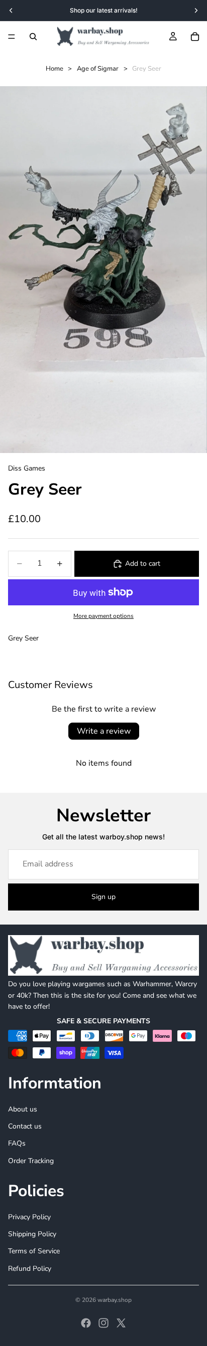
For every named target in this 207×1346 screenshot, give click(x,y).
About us (22, 1109)
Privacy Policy (29, 1217)
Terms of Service (34, 1251)
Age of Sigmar (98, 68)
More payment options (103, 616)
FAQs (17, 1143)
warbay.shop (114, 1300)
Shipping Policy (32, 1234)
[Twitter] (121, 1323)
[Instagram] (103, 1323)
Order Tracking (31, 1161)
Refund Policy (29, 1268)
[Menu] (11, 36)
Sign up (103, 897)
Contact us (25, 1126)
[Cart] (195, 37)
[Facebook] (86, 1323)
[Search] (33, 37)
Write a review (104, 731)
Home (54, 68)
